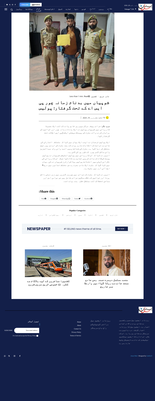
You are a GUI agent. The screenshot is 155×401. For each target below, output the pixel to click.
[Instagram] (12, 4)
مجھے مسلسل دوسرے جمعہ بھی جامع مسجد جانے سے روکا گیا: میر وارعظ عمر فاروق (106, 283)
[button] (11, 9)
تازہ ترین (104, 96)
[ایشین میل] (108, 117)
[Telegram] (56, 117)
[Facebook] (15, 4)
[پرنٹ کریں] (61, 117)
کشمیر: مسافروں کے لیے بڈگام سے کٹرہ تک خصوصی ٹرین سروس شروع (48, 283)
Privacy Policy (31, 335)
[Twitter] (9, 4)
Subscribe (8, 330)
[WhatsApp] (66, 117)
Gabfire (149, 356)
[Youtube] (7, 4)
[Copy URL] (51, 117)
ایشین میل (99, 117)
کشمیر (94, 96)
